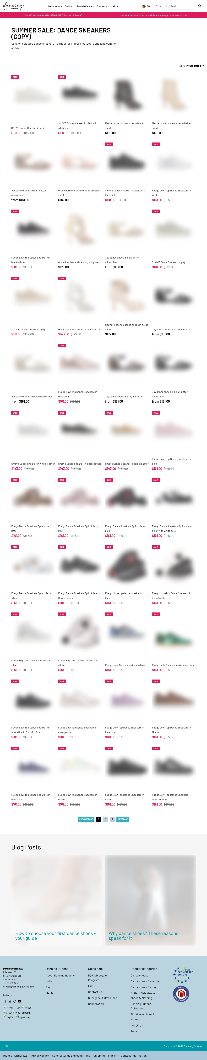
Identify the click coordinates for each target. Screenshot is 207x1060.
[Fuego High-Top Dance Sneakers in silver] (33, 631)
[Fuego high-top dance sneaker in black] (127, 564)
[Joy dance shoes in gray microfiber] (127, 363)
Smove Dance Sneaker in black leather (79, 463)
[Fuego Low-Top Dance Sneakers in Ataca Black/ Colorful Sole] (33, 698)
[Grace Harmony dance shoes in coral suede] (80, 161)
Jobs (49, 981)
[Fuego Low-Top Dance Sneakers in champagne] (80, 698)
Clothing (68, 6)
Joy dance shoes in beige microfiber (31, 396)
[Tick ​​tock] (14, 1001)
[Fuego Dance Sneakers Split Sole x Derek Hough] (80, 564)
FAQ (90, 986)
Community (102, 6)
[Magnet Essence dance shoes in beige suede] (127, 295)
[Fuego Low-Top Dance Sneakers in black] (127, 765)
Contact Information (134, 1055)
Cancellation (96, 1004)
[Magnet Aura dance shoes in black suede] (127, 94)
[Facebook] (5, 1001)
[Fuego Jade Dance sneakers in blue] (127, 631)
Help (114, 6)
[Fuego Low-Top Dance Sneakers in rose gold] (80, 363)
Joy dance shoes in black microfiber (172, 329)
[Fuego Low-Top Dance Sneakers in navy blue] (33, 765)
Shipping (99, 1055)
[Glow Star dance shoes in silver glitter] (80, 295)
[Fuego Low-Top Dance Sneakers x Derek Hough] (174, 765)
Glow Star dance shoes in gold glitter (79, 262)
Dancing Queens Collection (141, 1006)
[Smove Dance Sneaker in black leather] (80, 430)
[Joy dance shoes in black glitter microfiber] (174, 363)
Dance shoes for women (146, 981)
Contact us (95, 992)
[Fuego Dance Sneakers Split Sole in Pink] (80, 497)
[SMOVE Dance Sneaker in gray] (174, 228)
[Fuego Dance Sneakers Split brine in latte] (33, 497)
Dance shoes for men (144, 987)
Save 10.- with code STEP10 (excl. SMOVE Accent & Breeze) (53, 15)
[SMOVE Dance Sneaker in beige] (33, 295)
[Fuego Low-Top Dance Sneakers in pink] (174, 430)
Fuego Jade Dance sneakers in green (173, 665)
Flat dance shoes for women (144, 1017)
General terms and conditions (71, 1055)
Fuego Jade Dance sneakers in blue (125, 665)
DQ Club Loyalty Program (98, 978)
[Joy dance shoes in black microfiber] (174, 295)
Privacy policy (40, 1055)
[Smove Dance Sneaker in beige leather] (127, 430)
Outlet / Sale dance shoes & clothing (143, 995)
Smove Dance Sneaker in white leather (33, 463)
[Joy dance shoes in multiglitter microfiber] (33, 161)
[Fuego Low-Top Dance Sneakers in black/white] (33, 228)
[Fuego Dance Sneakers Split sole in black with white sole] (174, 497)
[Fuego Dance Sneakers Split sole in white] (33, 564)
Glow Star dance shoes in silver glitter (79, 329)
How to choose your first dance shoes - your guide (55, 935)
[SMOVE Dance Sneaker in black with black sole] (127, 161)
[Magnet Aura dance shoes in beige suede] (174, 94)
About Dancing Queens (60, 975)
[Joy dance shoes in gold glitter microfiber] (127, 228)
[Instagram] (10, 1001)
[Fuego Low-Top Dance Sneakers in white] (174, 161)
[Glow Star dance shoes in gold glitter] (80, 228)
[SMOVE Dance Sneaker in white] (33, 94)
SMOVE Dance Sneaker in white (28, 127)
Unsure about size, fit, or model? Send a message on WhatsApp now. (153, 15)
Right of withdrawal (15, 1055)
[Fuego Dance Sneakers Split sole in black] (127, 497)
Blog (48, 987)
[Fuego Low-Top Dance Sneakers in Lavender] (127, 698)
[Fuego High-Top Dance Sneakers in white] (80, 631)
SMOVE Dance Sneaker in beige (28, 329)
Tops (134, 1031)
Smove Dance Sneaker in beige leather (127, 463)
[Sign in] (199, 6)
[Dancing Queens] (13, 6)
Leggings (137, 1025)
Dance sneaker (140, 975)
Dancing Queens (193, 1046)
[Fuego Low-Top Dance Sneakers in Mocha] (174, 698)
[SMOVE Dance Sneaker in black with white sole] (80, 94)
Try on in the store (85, 6)
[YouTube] (19, 1001)
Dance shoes (54, 6)
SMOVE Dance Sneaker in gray (168, 262)
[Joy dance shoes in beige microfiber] (33, 363)
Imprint (113, 1055)
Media (49, 993)
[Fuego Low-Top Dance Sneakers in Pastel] (80, 765)
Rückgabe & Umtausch (102, 998)
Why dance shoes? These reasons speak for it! (143, 935)
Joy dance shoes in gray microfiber (124, 396)
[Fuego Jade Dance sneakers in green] (174, 631)
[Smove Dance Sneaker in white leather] (33, 430)
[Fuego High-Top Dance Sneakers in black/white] (174, 564)
